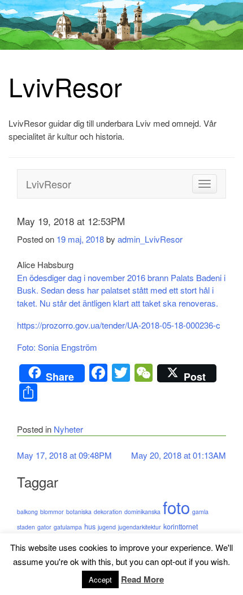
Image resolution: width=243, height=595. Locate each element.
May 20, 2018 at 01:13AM (178, 455)
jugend (107, 527)
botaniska (79, 511)
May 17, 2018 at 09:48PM (64, 455)
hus (90, 526)
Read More (142, 579)
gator (44, 527)
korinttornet (180, 526)
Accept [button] (100, 579)
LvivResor (65, 86)
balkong (27, 511)
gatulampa (68, 527)
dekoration (108, 511)
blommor (52, 511)
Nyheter (68, 429)
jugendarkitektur (139, 527)
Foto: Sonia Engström (57, 347)
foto (176, 507)
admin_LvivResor (150, 239)
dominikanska (142, 511)
